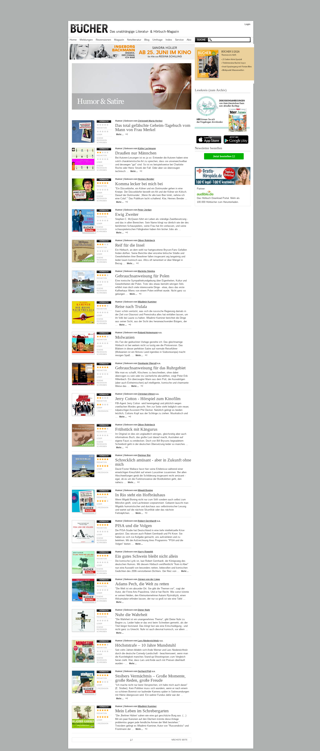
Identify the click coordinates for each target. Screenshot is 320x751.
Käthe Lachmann (147, 148)
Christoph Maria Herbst (150, 121)
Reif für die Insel (129, 245)
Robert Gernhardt (147, 521)
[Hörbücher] (205, 192)
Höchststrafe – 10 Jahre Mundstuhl (145, 645)
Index (169, 39)
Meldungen (86, 39)
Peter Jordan (144, 210)
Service (179, 39)
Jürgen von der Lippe (149, 579)
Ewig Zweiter (127, 214)
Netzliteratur (134, 39)
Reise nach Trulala (131, 306)
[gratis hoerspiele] (222, 175)
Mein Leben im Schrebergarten (142, 711)
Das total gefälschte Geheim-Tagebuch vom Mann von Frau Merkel (152, 127)
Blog (146, 39)
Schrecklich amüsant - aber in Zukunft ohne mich (153, 462)
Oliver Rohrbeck (146, 240)
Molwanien (125, 337)
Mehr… (120, 134)
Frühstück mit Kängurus (136, 429)
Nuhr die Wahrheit (131, 614)
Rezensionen (103, 39)
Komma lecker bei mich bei (139, 183)
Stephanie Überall (147, 363)
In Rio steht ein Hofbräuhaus (140, 495)
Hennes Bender (146, 179)
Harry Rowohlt (145, 551)
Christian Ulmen (146, 394)
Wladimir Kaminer (147, 302)
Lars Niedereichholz (148, 640)
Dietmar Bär (144, 455)
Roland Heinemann (148, 332)
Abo (189, 39)
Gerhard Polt (144, 671)
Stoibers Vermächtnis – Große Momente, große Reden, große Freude (150, 678)
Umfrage (157, 39)
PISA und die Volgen (133, 525)
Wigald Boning (145, 490)
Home (73, 39)
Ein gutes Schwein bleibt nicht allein (146, 556)
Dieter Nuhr (144, 610)
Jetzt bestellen (222, 156)
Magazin (119, 39)
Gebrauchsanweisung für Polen (142, 276)
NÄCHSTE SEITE (179, 740)
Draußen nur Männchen (135, 153)
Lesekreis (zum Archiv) (210, 90)
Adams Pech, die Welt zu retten (142, 584)
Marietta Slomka (146, 271)
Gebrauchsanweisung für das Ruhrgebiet (150, 368)
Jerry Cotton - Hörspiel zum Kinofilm (148, 398)
